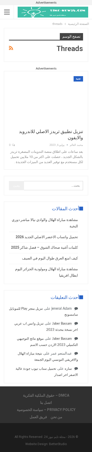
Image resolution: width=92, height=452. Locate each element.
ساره (68, 368)
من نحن (56, 417)
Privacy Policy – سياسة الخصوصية (46, 410)
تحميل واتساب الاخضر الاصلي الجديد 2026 (47, 237)
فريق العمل (38, 417)
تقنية (78, 78)
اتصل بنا (46, 402)
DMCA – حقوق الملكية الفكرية (46, 395)
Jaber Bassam (62, 323)
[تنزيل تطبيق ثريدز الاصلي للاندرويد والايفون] (46, 100)
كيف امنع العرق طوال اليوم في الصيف (50, 258)
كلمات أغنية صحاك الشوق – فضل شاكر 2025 (44, 247)
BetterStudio (58, 444)
